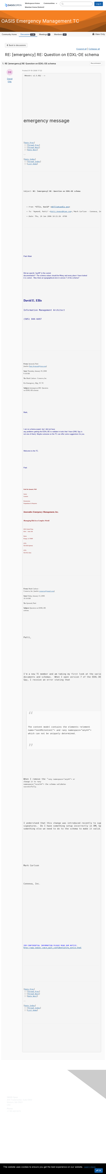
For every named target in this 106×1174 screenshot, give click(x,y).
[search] (62, 4)
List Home (32, 164)
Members (60, 34)
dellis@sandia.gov (60, 207)
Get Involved (12, 1128)
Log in (98, 4)
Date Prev (29, 143)
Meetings (44, 34)
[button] (51, 3)
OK (99, 1170)
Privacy (10, 1162)
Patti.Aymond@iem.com (60, 211)
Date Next (32, 150)
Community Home (9, 34)
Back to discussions (17, 45)
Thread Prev (33, 145)
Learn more (90, 1167)
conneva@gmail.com (46, 591)
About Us (11, 1159)
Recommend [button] (96, 63)
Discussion (27, 34)
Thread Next (33, 147)
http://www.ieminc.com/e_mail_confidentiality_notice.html (52, 948)
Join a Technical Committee (18, 1136)
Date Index (30, 159)
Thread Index (34, 162)
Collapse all (94, 49)
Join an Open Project (16, 1132)
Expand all (81, 49)
